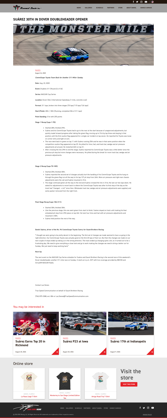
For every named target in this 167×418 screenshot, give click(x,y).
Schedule (99, 8)
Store (120, 8)
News (79, 8)
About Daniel (131, 8)
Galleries (88, 8)
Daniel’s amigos (146, 8)
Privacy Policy (147, 414)
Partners (110, 8)
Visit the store (129, 384)
